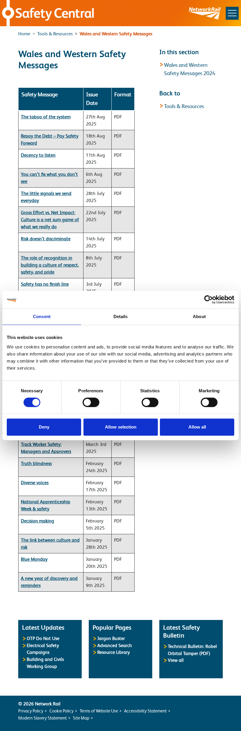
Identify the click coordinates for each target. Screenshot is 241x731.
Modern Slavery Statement (42, 717)
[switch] (91, 402)
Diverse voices (34, 482)
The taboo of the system (46, 117)
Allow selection (120, 426)
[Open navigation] (232, 13)
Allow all (197, 426)
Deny (44, 426)
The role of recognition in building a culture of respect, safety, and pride (50, 265)
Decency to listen (38, 155)
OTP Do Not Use (43, 638)
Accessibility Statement (145, 710)
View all (176, 660)
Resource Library (113, 652)
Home (24, 34)
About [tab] (199, 316)
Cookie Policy (61, 710)
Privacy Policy (30, 710)
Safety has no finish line (45, 284)
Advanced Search (114, 645)
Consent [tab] (42, 316)
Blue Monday (34, 559)
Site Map (81, 717)
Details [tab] (120, 316)
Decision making (37, 521)
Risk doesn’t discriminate (46, 239)
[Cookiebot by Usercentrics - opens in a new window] (208, 299)
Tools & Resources (55, 34)
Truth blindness (36, 463)
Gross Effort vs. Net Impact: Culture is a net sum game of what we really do (50, 219)
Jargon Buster (111, 638)
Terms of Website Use (99, 710)
